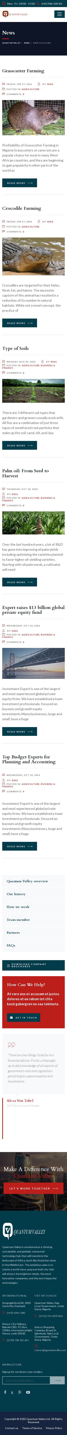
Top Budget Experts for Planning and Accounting (29, 759)
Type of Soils (15, 348)
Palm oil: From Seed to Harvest (25, 473)
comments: (15, 94)
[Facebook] (5, 1392)
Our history (16, 894)
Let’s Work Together (30, 1188)
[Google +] (20, 1392)
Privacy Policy (54, 1428)
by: (47, 84)
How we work (18, 907)
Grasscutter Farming (23, 71)
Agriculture (31, 89)
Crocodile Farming (21, 208)
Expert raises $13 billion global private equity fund (33, 610)
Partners (13, 932)
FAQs (11, 945)
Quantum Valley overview (27, 881)
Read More (16, 183)
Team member (18, 919)
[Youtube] (28, 1392)
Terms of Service (32, 1428)
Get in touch (26, 1017)
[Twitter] (12, 1392)
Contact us (11, 1428)
